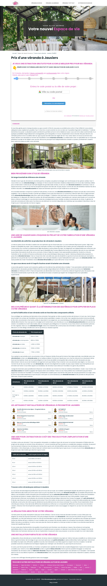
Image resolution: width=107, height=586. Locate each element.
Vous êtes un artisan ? (90, 115)
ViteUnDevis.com (82, 115)
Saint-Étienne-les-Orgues (75, 570)
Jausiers (33, 572)
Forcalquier (70, 565)
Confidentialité (69, 115)
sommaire (16, 124)
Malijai (75, 567)
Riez (81, 567)
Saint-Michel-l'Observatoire (20, 572)
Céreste (63, 570)
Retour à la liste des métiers (54, 111)
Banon (39, 572)
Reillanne (23, 570)
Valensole (33, 567)
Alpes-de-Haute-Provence (25, 53)
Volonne (87, 567)
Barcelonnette (48, 567)
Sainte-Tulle (24, 567)
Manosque (15, 565)
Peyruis (56, 567)
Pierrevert (78, 565)
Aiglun (56, 570)
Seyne (31, 570)
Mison (52, 572)
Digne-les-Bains (25, 565)
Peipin (43, 570)
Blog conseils (53, 582)
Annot (46, 572)
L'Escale (49, 570)
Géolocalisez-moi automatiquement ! (54, 103)
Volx (40, 567)
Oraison (42, 565)
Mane (36, 570)
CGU (65, 115)
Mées (85, 565)
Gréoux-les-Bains (66, 567)
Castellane (15, 570)
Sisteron (35, 565)
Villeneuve (15, 567)
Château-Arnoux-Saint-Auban (55, 565)
